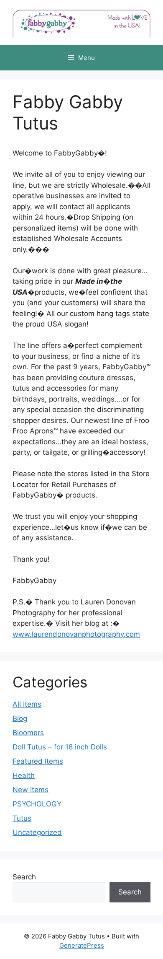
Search (24, 877)
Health (24, 775)
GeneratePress (81, 945)
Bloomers (28, 732)
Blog (20, 718)
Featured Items (38, 761)
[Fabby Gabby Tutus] (81, 22)
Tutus (22, 818)
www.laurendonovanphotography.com (76, 634)
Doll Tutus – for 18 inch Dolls (60, 747)
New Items (30, 789)
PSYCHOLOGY (37, 804)
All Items (27, 704)
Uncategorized (37, 832)
